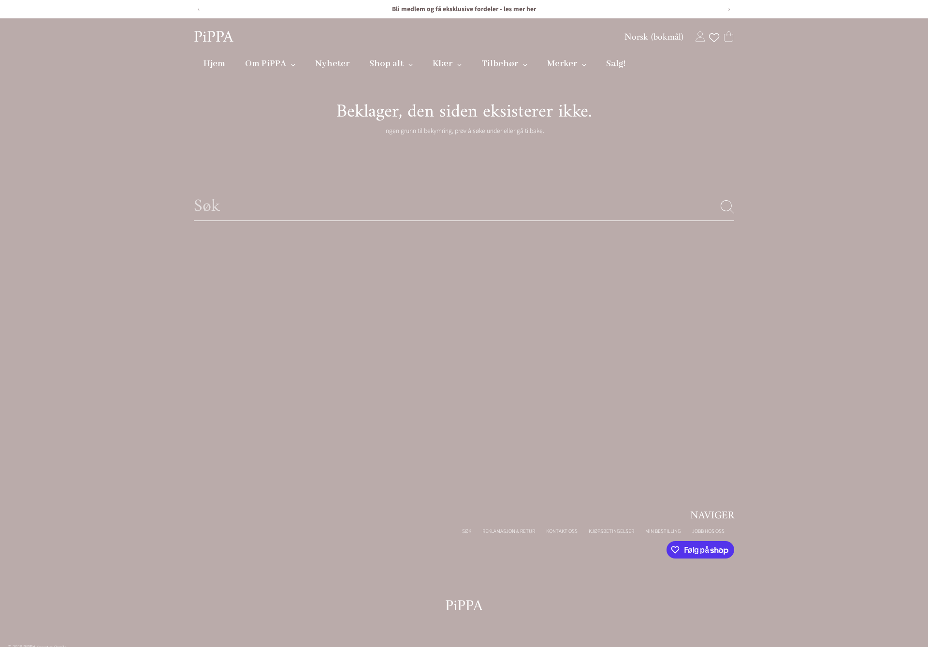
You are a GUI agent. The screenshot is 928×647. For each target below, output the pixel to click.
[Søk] (727, 207)
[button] (729, 36)
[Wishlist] (714, 38)
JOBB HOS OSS (708, 531)
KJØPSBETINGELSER (611, 531)
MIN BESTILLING (663, 531)
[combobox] (464, 206)
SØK (466, 531)
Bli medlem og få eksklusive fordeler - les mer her (464, 9)
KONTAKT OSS (562, 531)
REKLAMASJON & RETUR (508, 531)
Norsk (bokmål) (653, 37)
